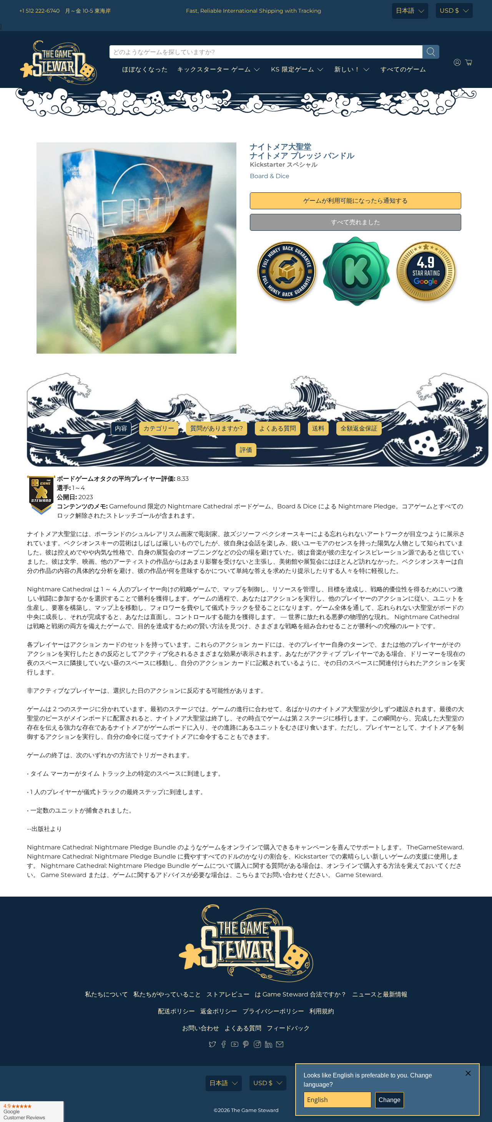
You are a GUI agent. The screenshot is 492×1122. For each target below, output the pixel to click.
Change (390, 1100)
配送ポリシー (176, 1011)
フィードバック (288, 1028)
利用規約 (321, 1011)
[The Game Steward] (58, 62)
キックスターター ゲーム (214, 69)
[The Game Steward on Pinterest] (245, 1045)
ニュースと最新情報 (379, 994)
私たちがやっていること (167, 994)
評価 (246, 449)
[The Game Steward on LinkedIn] (268, 1045)
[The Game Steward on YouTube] (234, 1045)
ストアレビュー (227, 994)
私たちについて (106, 994)
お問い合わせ (200, 1028)
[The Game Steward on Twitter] (212, 1045)
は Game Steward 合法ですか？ (301, 994)
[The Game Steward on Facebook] (223, 1045)
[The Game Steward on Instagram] (257, 1045)
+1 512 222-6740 (39, 10)
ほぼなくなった (145, 69)
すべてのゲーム (403, 69)
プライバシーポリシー (273, 1011)
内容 (121, 428)
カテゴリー (158, 428)
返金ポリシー (218, 1011)
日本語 (405, 10)
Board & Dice (269, 176)
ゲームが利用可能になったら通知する (355, 200)
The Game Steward (255, 1110)
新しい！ (347, 69)
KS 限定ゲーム (292, 69)
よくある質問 (277, 428)
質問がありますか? (216, 428)
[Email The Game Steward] (279, 1045)
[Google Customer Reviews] (31, 1111)
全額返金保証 (359, 428)
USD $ (449, 10)
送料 (318, 428)
